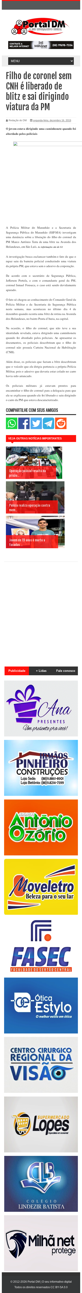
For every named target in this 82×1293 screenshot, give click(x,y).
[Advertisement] (41, 611)
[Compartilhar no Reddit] (61, 428)
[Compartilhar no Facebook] (24, 428)
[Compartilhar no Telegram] (48, 428)
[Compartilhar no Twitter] (36, 428)
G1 (61, 246)
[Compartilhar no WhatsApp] (11, 428)
